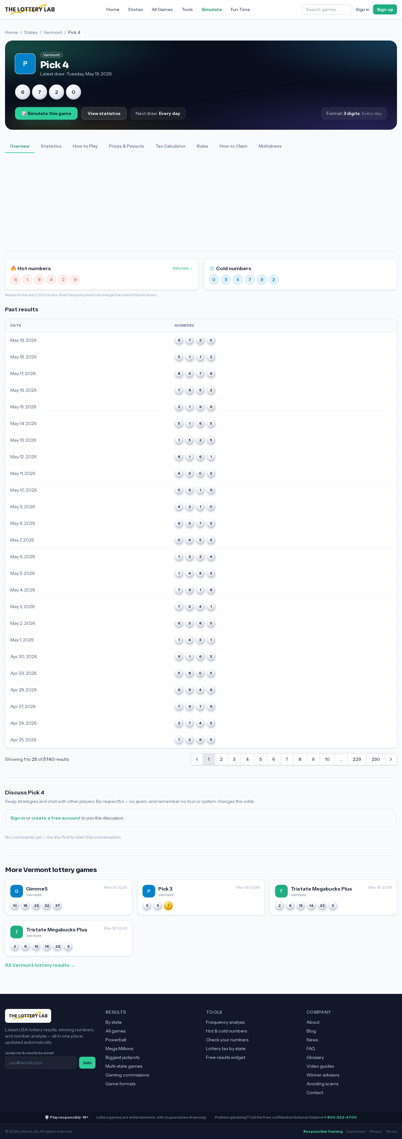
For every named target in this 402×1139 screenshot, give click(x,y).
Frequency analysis (225, 1022)
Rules (202, 146)
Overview (20, 146)
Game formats (120, 1084)
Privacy (375, 1131)
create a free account (55, 818)
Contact (315, 1092)
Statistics (51, 146)
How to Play (85, 146)
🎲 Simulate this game (46, 113)
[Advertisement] (201, 204)
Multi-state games (124, 1066)
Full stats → (183, 268)
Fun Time (240, 9)
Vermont (53, 32)
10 (327, 759)
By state (114, 1022)
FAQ (311, 1048)
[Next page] (391, 759)
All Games (162, 9)
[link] (197, 759)
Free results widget (225, 1057)
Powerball (116, 1040)
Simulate (212, 9)
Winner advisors (323, 1075)
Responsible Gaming (323, 1131)
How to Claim (233, 146)
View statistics (104, 113)
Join (87, 1062)
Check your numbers (227, 1040)
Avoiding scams (322, 1084)
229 (357, 759)
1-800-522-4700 (340, 1117)
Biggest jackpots (122, 1057)
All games (116, 1031)
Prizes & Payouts (126, 146)
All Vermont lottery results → (40, 965)
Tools (187, 9)
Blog (311, 1031)
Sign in (362, 9)
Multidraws (270, 146)
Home (112, 9)
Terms (391, 1131)
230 (376, 759)
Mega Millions (119, 1048)
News (312, 1040)
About (313, 1022)
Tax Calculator (170, 146)
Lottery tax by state (226, 1048)
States (135, 9)
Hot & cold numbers (226, 1031)
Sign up (385, 9)
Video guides (320, 1066)
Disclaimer (356, 1131)
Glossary (315, 1057)
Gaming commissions (127, 1075)
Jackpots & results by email (29, 1052)
